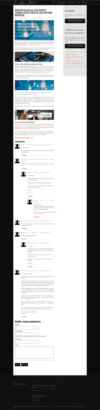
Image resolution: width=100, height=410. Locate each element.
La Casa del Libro (35, 45)
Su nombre (17, 325)
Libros (64, 406)
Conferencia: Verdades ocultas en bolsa (74, 61)
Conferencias (70, 406)
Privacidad (51, 406)
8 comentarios (38, 18)
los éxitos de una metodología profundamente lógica (41, 76)
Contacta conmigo (37, 390)
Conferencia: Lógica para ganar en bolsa (75, 63)
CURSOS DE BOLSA (62, 2)
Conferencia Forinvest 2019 (72, 54)
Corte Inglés (21, 45)
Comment (17, 345)
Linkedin (54, 385)
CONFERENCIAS (71, 2)
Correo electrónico (19, 331)
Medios (76, 406)
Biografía (59, 406)
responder (24, 155)
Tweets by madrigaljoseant (19, 384)
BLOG (78, 2)
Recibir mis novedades (76, 21)
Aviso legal (46, 406)
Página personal (18, 339)
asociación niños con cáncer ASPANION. (37, 134)
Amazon (26, 45)
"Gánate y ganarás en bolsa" (21, 125)
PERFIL (53, 2)
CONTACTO (84, 2)
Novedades (36, 400)
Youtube (54, 388)
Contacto (82, 406)
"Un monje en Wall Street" (47, 125)
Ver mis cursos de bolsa (75, 46)
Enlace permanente (48, 144)
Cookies (15, 407)
